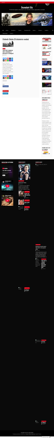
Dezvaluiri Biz (27, 7)
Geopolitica (13, 30)
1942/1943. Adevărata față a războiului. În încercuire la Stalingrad (8, 51)
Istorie (7, 30)
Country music (38, 244)
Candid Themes (38, 434)
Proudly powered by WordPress (19, 434)
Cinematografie (22, 162)
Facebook (6, 86)
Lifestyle (40, 30)
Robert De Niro (26, 202)
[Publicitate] (46, 65)
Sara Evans (43, 341)
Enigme (19, 30)
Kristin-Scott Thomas (22, 182)
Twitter (5, 88)
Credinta (46, 30)
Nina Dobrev (26, 209)
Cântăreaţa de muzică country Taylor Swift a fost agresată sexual (40, 248)
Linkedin (5, 93)
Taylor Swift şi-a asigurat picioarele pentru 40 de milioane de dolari (44, 264)
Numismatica (5, 33)
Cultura (34, 30)
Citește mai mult (5, 80)
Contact (11, 33)
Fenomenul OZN (27, 30)
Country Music (38, 162)
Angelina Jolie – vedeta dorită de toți (27, 195)
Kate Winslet (26, 290)
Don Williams (43, 422)
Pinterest (6, 91)
